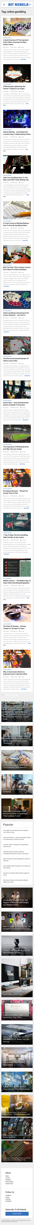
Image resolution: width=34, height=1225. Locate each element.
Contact (7, 1178)
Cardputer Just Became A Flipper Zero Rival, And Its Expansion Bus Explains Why (17, 1159)
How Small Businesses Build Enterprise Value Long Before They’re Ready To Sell (15, 813)
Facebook (8, 1195)
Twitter (7, 1197)
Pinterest (8, 1199)
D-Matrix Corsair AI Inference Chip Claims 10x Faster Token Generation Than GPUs (17, 1015)
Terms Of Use (9, 1183)
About (7, 1176)
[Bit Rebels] (18, 6)
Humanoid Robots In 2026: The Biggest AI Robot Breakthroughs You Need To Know (16, 902)
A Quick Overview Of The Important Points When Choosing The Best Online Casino (15, 42)
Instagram (8, 1201)
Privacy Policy (9, 1181)
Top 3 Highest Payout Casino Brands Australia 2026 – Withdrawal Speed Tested (16, 1113)
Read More (23, 59)
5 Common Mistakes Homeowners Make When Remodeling (13, 1062)
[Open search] (31, 4)
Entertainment (7, 37)
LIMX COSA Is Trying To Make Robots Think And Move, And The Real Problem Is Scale (16, 950)
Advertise (8, 1180)
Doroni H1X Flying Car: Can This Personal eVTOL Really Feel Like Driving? (16, 1039)
